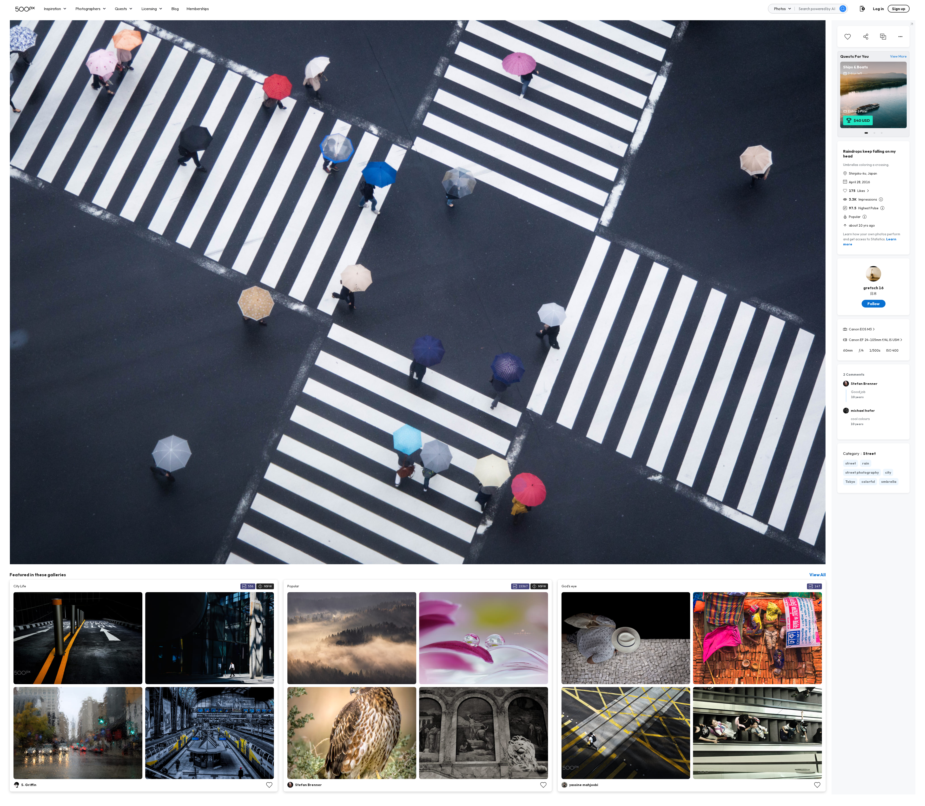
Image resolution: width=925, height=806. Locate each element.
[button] (843, 9)
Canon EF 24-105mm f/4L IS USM (874, 340)
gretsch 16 (873, 287)
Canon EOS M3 (860, 329)
